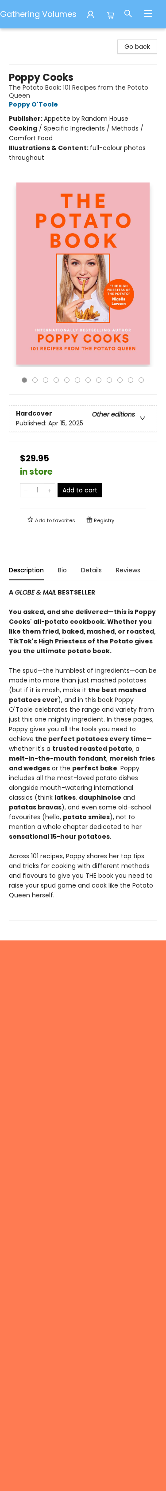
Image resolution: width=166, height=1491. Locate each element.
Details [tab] (91, 570)
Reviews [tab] (128, 570)
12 (141, 380)
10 (120, 380)
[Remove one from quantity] (25, 490)
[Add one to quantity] (49, 490)
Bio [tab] (62, 570)
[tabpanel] (83, 754)
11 (130, 380)
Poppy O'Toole (33, 104)
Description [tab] (26, 570)
